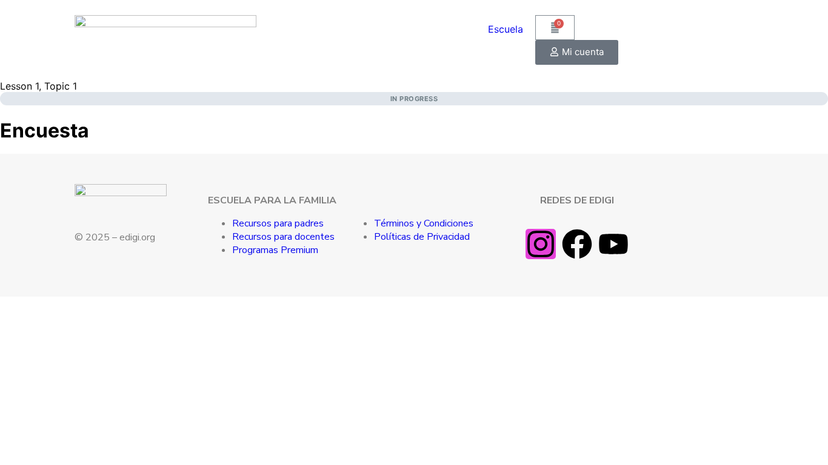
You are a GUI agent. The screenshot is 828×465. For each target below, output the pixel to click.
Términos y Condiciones (423, 223)
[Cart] (555, 27)
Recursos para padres (278, 223)
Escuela (505, 29)
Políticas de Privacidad (422, 236)
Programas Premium (275, 250)
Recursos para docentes (283, 236)
